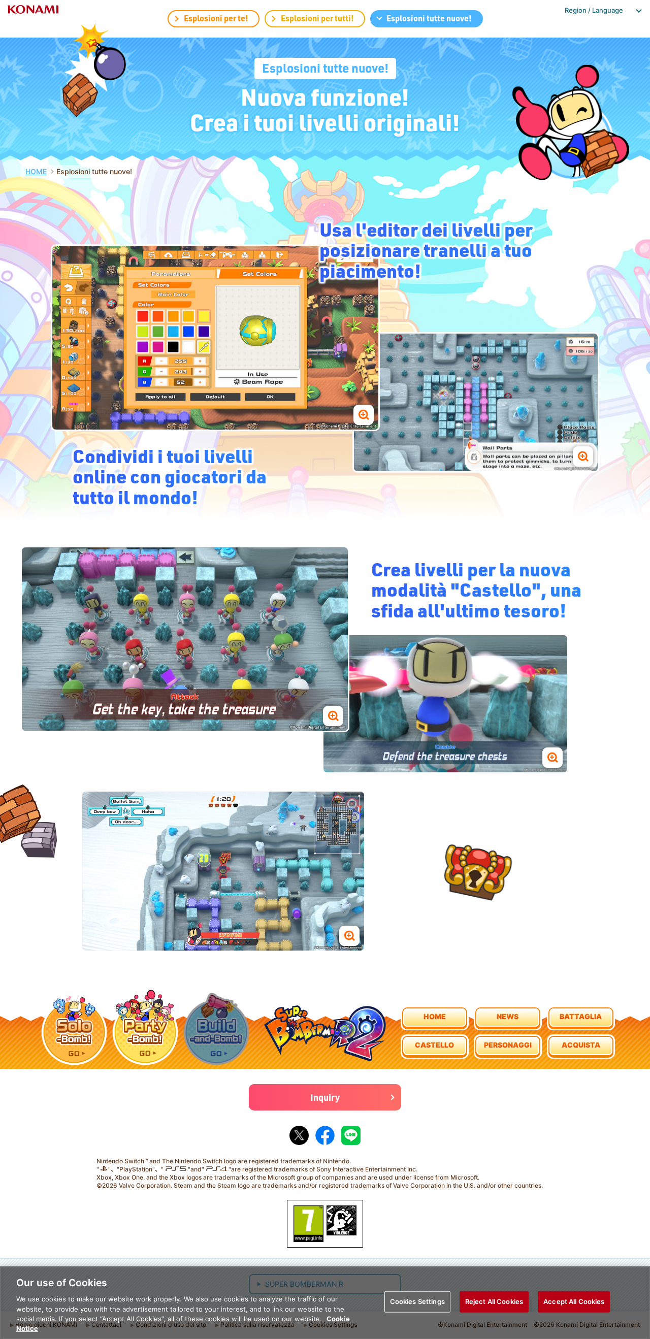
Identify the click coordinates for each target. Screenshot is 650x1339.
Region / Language (594, 10)
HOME (36, 171)
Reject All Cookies (494, 1301)
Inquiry (325, 1097)
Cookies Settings (417, 1301)
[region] (325, 1302)
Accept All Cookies (573, 1301)
